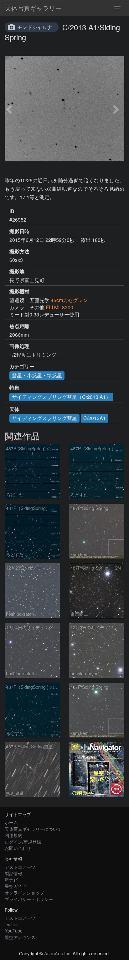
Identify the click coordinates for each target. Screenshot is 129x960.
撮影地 (16, 271)
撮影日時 (19, 231)
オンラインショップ (24, 892)
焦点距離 (19, 326)
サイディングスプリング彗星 (44, 418)
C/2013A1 (94, 418)
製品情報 (13, 873)
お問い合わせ (18, 848)
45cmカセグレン (69, 300)
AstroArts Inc (57, 953)
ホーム (11, 822)
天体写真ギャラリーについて (33, 828)
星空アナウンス (20, 937)
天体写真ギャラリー (33, 7)
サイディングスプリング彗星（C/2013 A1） (61, 396)
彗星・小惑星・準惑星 (37, 375)
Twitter (11, 924)
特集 (14, 387)
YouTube (14, 930)
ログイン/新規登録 (23, 841)
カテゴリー (21, 366)
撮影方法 (19, 251)
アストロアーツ (20, 867)
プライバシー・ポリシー (29, 899)
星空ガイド (16, 886)
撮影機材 (19, 291)
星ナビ (11, 879)
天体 (14, 409)
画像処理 (19, 346)
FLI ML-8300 (59, 307)
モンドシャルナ (34, 27)
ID (11, 211)
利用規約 (13, 835)
